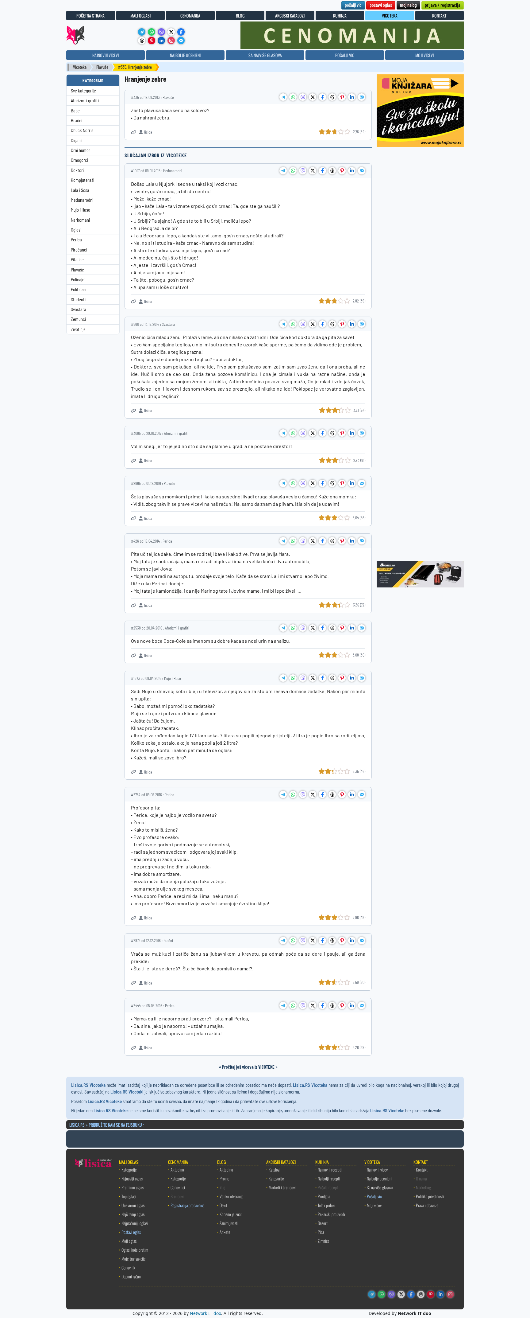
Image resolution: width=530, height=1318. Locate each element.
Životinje (78, 329)
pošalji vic (353, 5)
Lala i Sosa (80, 190)
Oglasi (76, 229)
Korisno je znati (231, 1214)
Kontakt (422, 1169)
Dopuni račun (131, 1276)
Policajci (78, 279)
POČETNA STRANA (90, 15)
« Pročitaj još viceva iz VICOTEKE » (248, 1067)
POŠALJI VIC (344, 55)
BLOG (240, 15)
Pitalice (77, 259)
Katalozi (274, 1169)
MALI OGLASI (140, 15)
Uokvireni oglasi (133, 1205)
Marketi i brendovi (282, 1187)
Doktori (77, 170)
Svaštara (78, 309)
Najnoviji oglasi (132, 1178)
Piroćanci (79, 249)
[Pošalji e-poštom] (181, 40)
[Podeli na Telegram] (283, 97)
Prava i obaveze (427, 1205)
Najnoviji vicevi (378, 1169)
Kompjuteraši (82, 180)
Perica (76, 239)
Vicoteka (79, 67)
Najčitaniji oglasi (133, 1214)
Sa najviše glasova (380, 1187)
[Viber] (161, 32)
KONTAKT (439, 15)
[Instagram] (171, 40)
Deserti (323, 1223)
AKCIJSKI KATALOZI (290, 15)
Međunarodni (82, 200)
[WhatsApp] (151, 32)
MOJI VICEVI (424, 55)
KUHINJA (340, 15)
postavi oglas (381, 5)
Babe (75, 110)
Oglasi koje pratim (134, 1249)
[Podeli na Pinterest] (342, 97)
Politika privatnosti (430, 1196)
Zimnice (323, 1241)
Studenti (78, 299)
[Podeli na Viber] (302, 97)
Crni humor (80, 150)
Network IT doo (205, 1313)
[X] (171, 32)
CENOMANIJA (190, 15)
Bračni (76, 120)
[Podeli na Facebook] (322, 97)
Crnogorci (79, 160)
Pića (321, 1232)
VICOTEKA (390, 15)
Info (222, 1187)
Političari (78, 289)
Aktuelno (177, 1169)
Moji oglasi (129, 1241)
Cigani (76, 140)
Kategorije (129, 1169)
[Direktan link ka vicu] (133, 132)
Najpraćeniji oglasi (134, 1223)
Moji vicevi (374, 1205)
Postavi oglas (131, 1232)
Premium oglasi (132, 1187)
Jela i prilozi (326, 1205)
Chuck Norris (82, 130)
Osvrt (223, 1205)
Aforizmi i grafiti (85, 100)
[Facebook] (181, 32)
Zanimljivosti (229, 1223)
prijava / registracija (442, 5)
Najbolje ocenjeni (379, 1178)
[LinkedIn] (161, 40)
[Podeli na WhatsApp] (293, 97)
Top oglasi (128, 1196)
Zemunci (78, 319)
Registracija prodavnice (188, 1205)
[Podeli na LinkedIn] (351, 97)
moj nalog (408, 5)
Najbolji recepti (329, 1178)
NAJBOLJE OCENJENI (185, 55)
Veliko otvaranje (232, 1196)
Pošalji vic (374, 1196)
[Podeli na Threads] (332, 97)
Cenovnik (128, 1267)
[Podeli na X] (312, 97)
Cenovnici (178, 1187)
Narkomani (80, 220)
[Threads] (141, 40)
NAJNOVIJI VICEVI (105, 55)
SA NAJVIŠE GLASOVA (265, 55)
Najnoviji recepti (330, 1169)
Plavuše (102, 67)
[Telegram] (141, 32)
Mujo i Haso (80, 210)
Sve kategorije (83, 90)
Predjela (324, 1196)
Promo (224, 1178)
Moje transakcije (133, 1258)
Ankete (225, 1232)
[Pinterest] (151, 40)
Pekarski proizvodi (331, 1214)
